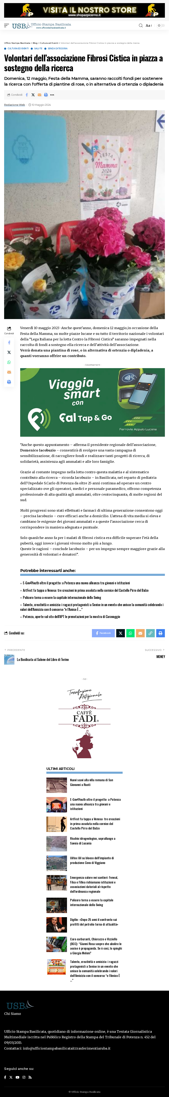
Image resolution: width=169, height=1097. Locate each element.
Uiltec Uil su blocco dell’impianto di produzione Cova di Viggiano (92, 860)
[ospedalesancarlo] (84, 32)
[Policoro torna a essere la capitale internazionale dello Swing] (56, 905)
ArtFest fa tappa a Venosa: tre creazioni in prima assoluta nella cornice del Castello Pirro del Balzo (86, 590)
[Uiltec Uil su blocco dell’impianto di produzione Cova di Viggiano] (56, 863)
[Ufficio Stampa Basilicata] (41, 25)
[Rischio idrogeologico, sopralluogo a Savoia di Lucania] (56, 843)
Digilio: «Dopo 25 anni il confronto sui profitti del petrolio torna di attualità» (94, 921)
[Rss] (30, 1078)
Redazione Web (14, 104)
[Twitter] (11, 1078)
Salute (38, 49)
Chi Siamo (12, 1014)
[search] (141, 25)
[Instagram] (23, 1078)
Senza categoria (57, 49)
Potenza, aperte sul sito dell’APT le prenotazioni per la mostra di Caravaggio (71, 616)
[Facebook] (5, 1078)
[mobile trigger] (7, 25)
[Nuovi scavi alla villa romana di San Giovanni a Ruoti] (56, 785)
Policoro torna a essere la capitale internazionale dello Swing (62, 597)
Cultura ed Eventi (18, 49)
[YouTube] (17, 1078)
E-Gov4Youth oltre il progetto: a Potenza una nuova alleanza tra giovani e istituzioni (76, 582)
